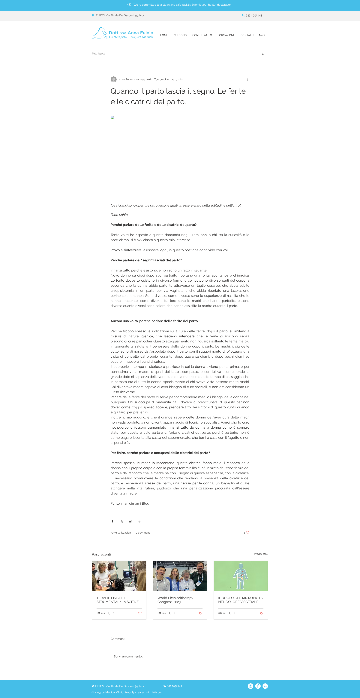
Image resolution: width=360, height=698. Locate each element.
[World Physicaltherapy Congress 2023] (180, 576)
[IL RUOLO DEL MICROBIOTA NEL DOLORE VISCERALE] (241, 576)
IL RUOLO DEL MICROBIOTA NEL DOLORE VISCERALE (240, 600)
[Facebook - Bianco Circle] (258, 686)
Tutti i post (98, 53)
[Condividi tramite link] (140, 521)
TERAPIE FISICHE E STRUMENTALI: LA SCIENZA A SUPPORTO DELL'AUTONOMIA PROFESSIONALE (119, 600)
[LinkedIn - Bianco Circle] (265, 686)
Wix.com (158, 692)
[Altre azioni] (247, 79)
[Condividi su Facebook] (112, 521)
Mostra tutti (261, 553)
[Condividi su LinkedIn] (131, 521)
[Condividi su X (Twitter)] (121, 521)
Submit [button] (196, 4)
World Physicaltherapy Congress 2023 (175, 600)
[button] (263, 53)
